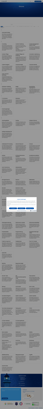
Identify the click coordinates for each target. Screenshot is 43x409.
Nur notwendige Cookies (30, 208)
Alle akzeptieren (22, 208)
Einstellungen (13, 208)
